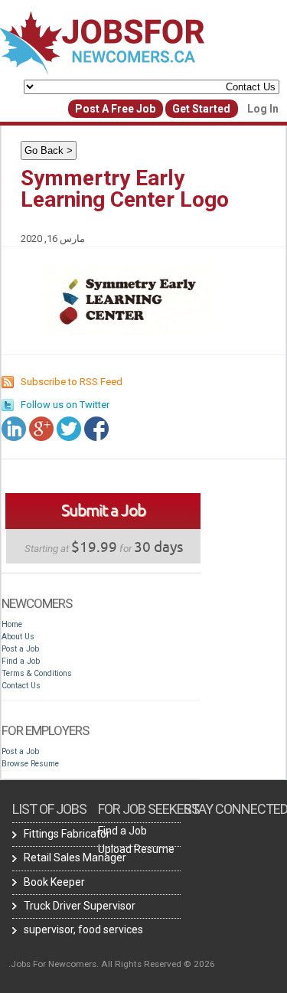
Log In (263, 109)
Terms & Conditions (37, 673)
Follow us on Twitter (65, 404)
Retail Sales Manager (75, 857)
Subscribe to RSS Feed (71, 381)
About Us (18, 637)
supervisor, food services (83, 929)
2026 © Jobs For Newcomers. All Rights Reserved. (111, 964)
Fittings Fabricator (67, 834)
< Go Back (48, 150)
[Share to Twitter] (69, 428)
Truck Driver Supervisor (79, 906)
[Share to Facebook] (96, 428)
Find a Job (21, 661)
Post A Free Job (115, 109)
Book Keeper (54, 882)
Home (12, 624)
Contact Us (21, 686)
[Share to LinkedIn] (14, 428)
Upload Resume (136, 849)
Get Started (201, 109)
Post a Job (20, 649)
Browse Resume (30, 764)
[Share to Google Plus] (41, 428)
